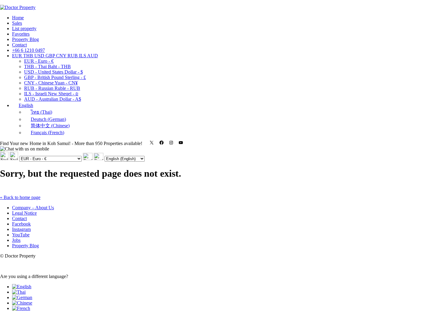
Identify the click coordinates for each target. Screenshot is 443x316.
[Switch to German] (22, 297)
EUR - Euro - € (39, 61)
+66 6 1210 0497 (28, 50)
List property (24, 28)
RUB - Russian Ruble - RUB (52, 88)
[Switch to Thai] (19, 292)
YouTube (21, 234)
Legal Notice (24, 213)
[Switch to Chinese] (22, 302)
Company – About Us (33, 207)
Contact (19, 44)
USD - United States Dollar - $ (53, 71)
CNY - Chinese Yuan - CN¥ (51, 82)
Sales (17, 23)
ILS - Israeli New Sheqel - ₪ (51, 93)
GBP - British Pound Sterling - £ (55, 77)
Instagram (21, 229)
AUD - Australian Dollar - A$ (52, 99)
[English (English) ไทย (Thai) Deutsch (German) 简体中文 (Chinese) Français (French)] (119, 158)
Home (18, 17)
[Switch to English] (21, 286)
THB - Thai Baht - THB (47, 66)
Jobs (16, 240)
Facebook (21, 223)
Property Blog (25, 39)
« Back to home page (20, 197)
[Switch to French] (21, 308)
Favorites (21, 33)
